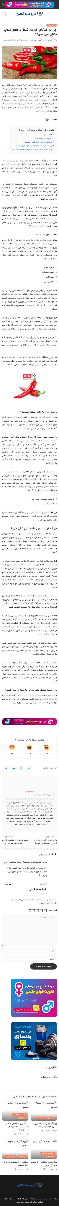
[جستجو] (5, 13)
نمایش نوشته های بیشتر (44, 795)
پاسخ (6, 862)
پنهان (22, 130)
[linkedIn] (14, 768)
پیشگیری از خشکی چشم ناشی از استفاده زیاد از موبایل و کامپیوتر (17, 1126)
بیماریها (51, 25)
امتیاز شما (53, 910)
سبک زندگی (10, 1156)
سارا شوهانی (29, 791)
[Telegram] (6, 768)
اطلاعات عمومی (19, 1114)
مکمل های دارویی (31, 695)
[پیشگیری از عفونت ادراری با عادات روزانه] (15, 1149)
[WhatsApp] (21, 768)
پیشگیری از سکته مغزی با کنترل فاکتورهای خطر (45, 1125)
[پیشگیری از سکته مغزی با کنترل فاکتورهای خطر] (44, 1111)
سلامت (39, 1118)
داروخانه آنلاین (49, 699)
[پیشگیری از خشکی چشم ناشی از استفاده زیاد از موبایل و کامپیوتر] (15, 1111)
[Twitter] (29, 768)
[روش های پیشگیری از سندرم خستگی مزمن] (44, 1149)
